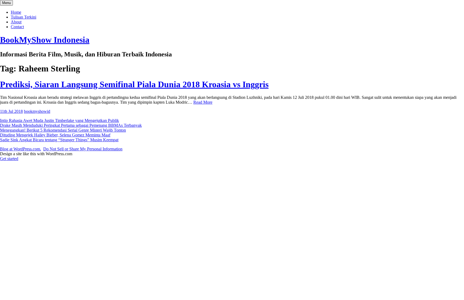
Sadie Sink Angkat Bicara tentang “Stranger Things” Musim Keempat (59, 140)
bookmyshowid (37, 111)
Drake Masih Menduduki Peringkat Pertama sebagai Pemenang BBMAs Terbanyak (71, 125)
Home (16, 12)
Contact (17, 26)
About (16, 22)
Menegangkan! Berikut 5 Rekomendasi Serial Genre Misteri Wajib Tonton (63, 130)
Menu (6, 3)
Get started (9, 158)
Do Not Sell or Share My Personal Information (82, 149)
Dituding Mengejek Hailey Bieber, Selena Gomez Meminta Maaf (55, 135)
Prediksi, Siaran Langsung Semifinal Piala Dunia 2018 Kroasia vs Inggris (134, 84)
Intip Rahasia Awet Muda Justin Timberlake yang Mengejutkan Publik (59, 120)
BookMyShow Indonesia (44, 40)
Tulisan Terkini (23, 17)
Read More (202, 102)
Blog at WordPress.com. (20, 149)
